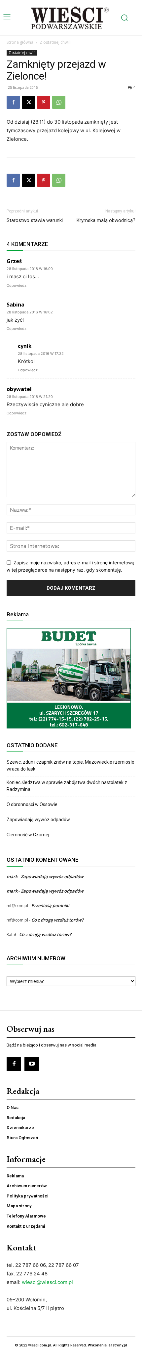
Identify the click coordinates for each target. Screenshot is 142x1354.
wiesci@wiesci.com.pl (47, 1282)
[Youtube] (31, 1064)
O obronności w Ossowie (32, 804)
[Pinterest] (43, 102)
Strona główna (20, 42)
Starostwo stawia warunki (35, 220)
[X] (28, 102)
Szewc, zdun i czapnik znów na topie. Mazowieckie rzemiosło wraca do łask (70, 765)
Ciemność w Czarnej (28, 834)
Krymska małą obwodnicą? (106, 220)
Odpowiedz (16, 285)
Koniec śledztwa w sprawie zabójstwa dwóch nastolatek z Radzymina (67, 786)
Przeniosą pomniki (50, 905)
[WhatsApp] (58, 102)
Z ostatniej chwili (55, 42)
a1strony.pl (118, 1345)
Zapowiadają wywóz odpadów (38, 819)
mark (12, 876)
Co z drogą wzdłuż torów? (58, 920)
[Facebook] (13, 102)
